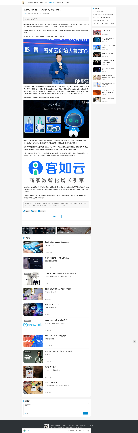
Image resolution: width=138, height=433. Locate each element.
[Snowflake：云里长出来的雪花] (33, 325)
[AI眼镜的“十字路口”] (33, 309)
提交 (85, 413)
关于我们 (67, 2)
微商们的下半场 (50, 367)
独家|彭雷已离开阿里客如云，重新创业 (58, 351)
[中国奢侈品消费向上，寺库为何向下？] (33, 294)
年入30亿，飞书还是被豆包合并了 (102, 17)
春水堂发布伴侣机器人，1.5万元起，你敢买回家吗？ (108, 77)
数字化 (34, 211)
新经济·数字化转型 (33, 2)
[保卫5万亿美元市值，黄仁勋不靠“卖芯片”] (97, 62)
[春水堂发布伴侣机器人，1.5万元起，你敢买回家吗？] (97, 77)
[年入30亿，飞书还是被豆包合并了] (97, 47)
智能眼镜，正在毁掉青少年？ (101, 20)
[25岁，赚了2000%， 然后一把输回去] (97, 40)
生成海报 (71, 430)
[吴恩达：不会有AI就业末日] (97, 99)
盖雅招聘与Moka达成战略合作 (55, 336)
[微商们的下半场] (33, 372)
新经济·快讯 (60, 2)
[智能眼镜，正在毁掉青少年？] (97, 54)
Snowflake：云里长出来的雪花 (56, 320)
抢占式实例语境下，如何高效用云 (57, 258)
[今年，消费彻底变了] (33, 387)
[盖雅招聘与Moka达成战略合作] (33, 341)
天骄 (24, 13)
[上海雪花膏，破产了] (97, 32)
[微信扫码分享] (76, 430)
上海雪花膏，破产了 (99, 11)
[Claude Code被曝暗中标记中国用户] (97, 84)
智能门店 (42, 211)
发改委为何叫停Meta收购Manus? (57, 242)
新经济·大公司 (43, 2)
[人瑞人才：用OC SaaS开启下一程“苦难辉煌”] (33, 278)
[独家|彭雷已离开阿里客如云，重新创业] (33, 356)
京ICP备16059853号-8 (77, 428)
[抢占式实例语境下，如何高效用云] (33, 263)
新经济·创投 (52, 2)
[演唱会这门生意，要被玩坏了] (97, 69)
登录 (26, 413)
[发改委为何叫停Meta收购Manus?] (33, 247)
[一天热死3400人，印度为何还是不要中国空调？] (97, 92)
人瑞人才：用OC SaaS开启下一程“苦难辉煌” (61, 273)
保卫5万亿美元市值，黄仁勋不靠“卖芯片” (104, 23)
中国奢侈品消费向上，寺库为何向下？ (58, 289)
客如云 (27, 211)
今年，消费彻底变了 (52, 383)
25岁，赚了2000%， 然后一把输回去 (103, 14)
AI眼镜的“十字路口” (52, 305)
